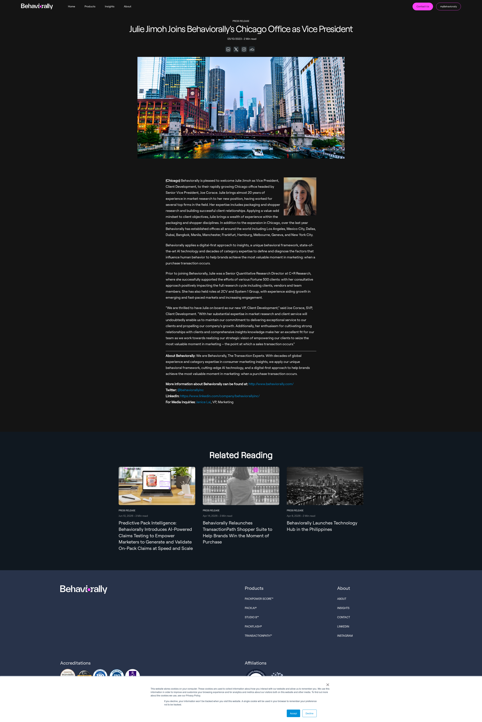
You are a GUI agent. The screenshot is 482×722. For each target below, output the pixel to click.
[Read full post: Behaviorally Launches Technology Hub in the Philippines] (325, 500)
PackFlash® (253, 626)
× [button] (328, 683)
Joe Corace (208, 192)
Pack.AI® (251, 608)
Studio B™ (252, 617)
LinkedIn (343, 626)
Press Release (241, 21)
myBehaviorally (448, 6)
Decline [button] (309, 713)
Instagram (345, 635)
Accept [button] (293, 713)
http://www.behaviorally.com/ (271, 384)
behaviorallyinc (192, 390)
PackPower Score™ (259, 599)
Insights (109, 6)
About (127, 6)
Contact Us (422, 6)
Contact (343, 617)
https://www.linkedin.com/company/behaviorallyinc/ (220, 396)
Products (90, 6)
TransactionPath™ (258, 635)
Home (71, 6)
